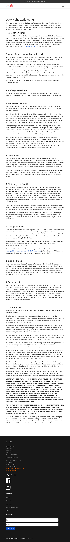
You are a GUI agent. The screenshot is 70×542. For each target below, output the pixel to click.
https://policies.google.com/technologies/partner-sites (23, 251)
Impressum (9, 504)
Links (7, 510)
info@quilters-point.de (39, 1)
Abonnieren (10, 528)
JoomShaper (29, 538)
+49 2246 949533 (28, 1)
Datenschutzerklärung (12, 507)
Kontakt (8, 497)
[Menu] (63, 5)
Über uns (8, 501)
